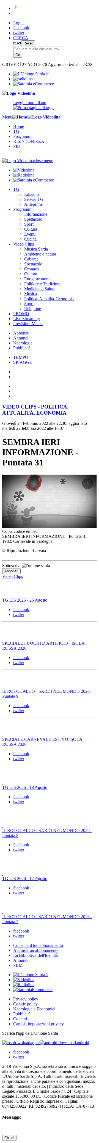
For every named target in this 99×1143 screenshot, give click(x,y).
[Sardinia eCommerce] (33, 83)
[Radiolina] (23, 79)
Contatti (20, 1018)
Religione (32, 308)
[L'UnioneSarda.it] (30, 974)
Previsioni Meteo (28, 323)
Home (18, 126)
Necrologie (22, 343)
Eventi (29, 234)
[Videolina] (18, 93)
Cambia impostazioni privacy (38, 1023)
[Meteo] (15, 8)
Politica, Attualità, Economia (49, 298)
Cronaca (31, 269)
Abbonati (21, 333)
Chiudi (9, 1138)
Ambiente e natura (40, 254)
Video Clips (23, 244)
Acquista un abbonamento (36, 950)
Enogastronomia (38, 278)
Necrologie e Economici (34, 1009)
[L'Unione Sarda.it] (31, 74)
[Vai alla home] (20, 117)
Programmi (22, 136)
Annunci (20, 338)
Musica (30, 293)
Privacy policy (25, 999)
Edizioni (31, 194)
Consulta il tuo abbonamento (38, 945)
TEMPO (20, 357)
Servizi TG (33, 199)
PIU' (17, 146)
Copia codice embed (20, 531)
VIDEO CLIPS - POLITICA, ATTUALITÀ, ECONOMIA (35, 410)
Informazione (35, 214)
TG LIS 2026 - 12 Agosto (24, 878)
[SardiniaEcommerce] (33, 989)
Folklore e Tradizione (42, 283)
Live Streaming (26, 318)
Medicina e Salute (39, 288)
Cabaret (31, 259)
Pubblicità (22, 348)
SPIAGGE (22, 362)
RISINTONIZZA (28, 141)
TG (16, 131)
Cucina (30, 239)
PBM (18, 965)
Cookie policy (25, 1004)
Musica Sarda (36, 249)
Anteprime (33, 204)
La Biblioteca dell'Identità (35, 955)
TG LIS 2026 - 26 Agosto (24, 600)
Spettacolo (33, 219)
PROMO (21, 313)
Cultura (30, 229)
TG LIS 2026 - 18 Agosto (24, 787)
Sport (29, 224)
